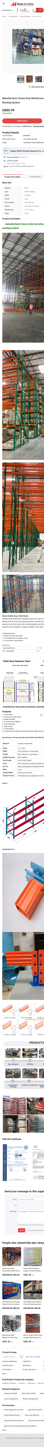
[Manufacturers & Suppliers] (22, 4)
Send (21, 1230)
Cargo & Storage (25, 16)
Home (4, 16)
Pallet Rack (27, 1361)
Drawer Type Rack (29, 1369)
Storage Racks (36, 16)
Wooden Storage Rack (30, 1399)
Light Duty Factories (35, 1410)
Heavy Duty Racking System (14, 1420)
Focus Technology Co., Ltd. (28, 1438)
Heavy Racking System (12, 1415)
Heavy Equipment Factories (13, 1410)
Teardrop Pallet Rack (9, 1361)
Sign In (5, 166)
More (4, 1430)
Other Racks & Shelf (28, 1393)
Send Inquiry (22, 121)
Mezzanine (26, 1365)
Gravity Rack (6, 1369)
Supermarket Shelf (10, 1393)
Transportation (13, 16)
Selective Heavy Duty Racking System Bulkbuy (20, 1426)
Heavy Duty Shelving (32, 1415)
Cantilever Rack (7, 1365)
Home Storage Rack (11, 1399)
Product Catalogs (34, 1357)
